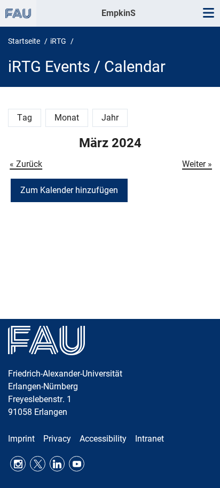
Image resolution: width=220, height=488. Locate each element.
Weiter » (197, 164)
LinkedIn (57, 463)
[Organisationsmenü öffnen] (18, 13)
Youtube (76, 463)
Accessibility (103, 439)
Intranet (149, 439)
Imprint (21, 439)
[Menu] (208, 13)
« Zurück (26, 164)
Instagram (18, 463)
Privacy (57, 439)
